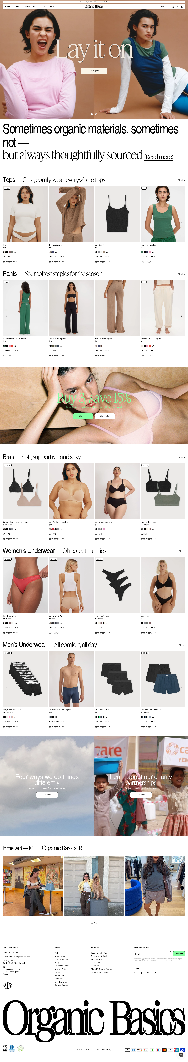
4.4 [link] (17, 632)
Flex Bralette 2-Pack (148, 522)
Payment (58, 972)
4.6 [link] (109, 261)
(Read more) (158, 156)
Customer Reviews (61, 985)
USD (162, 7)
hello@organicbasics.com (20, 956)
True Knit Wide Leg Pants (104, 339)
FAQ (56, 953)
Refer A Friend (96, 959)
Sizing (57, 962)
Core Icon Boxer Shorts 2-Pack (152, 710)
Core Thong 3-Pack (10, 616)
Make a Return (60, 956)
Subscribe (179, 954)
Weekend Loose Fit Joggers (151, 339)
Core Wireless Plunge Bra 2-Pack (15, 522)
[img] (4, 262)
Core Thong (145, 616)
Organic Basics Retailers (100, 972)
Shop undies (105, 416)
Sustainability (60, 975)
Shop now (94, 77)
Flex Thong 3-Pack (102, 616)
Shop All (182, 551)
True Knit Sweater (55, 245)
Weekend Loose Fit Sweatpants (14, 339)
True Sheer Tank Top (148, 245)
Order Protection (61, 982)
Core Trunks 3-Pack (102, 710)
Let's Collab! (95, 962)
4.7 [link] (17, 261)
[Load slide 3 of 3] (96, 114)
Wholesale (95, 966)
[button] (173, 7)
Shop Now (181, 180)
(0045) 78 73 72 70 (15, 960)
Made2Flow (59, 978)
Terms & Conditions (83, 1049)
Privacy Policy (167, 960)
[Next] (181, 222)
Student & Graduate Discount (101, 969)
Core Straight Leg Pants (57, 339)
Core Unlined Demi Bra (103, 522)
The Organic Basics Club (100, 956)
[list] (94, 226)
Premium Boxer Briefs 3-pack (60, 710)
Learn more (47, 794)
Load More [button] (94, 923)
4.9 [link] (17, 726)
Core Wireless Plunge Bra (58, 522)
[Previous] (6, 222)
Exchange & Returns (62, 966)
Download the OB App (99, 953)
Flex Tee (6, 245)
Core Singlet (99, 245)
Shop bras (83, 416)
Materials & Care (61, 969)
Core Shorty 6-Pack (56, 616)
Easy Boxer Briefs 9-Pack (12, 710)
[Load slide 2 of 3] (92, 114)
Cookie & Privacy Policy (103, 1049)
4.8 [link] (63, 261)
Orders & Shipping (61, 959)
